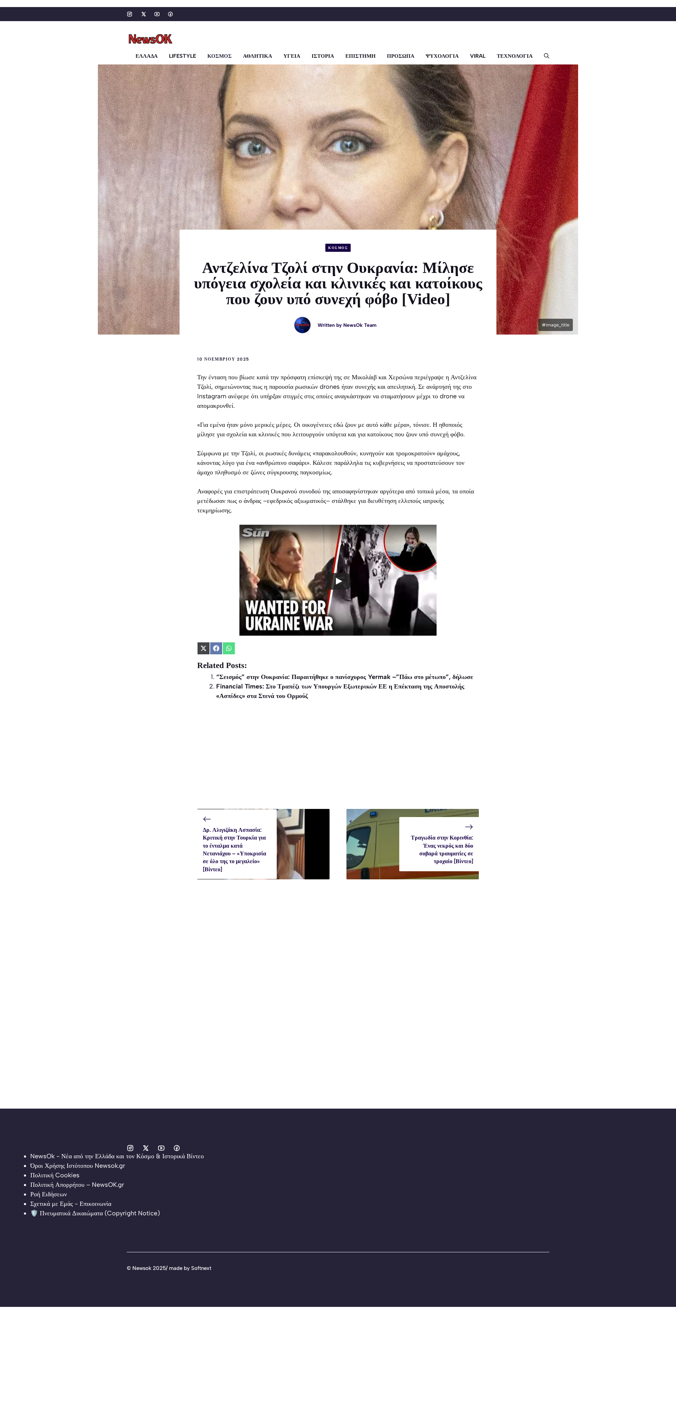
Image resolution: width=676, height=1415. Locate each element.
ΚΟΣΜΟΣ (219, 56)
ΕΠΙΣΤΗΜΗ (360, 56)
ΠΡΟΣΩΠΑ (400, 56)
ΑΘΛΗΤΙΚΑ (257, 56)
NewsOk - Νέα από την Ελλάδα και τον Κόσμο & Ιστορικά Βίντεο (117, 1156)
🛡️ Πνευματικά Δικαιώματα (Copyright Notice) (95, 1213)
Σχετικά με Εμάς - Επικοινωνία (70, 1204)
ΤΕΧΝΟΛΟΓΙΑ (515, 56)
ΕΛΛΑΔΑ (147, 56)
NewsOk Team (359, 325)
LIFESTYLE (182, 56)
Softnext (201, 1268)
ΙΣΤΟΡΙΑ (323, 56)
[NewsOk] (151, 39)
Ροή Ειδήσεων (48, 1194)
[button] (543, 56)
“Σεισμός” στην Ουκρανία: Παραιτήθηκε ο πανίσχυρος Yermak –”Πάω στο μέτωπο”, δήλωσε (344, 677)
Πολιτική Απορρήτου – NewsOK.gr (77, 1185)
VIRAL (478, 56)
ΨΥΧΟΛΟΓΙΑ (442, 56)
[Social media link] (129, 14)
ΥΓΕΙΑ (291, 56)
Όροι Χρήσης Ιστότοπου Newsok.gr (77, 1166)
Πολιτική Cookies (55, 1175)
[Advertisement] (338, 759)
